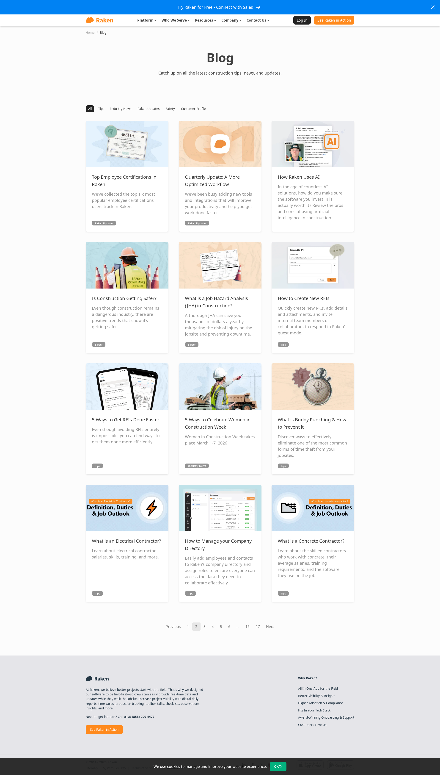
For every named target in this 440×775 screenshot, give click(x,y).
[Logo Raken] (99, 20)
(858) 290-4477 (143, 717)
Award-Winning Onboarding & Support (326, 717)
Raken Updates (149, 109)
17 (258, 626)
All (90, 109)
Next (270, 626)
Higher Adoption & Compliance (320, 703)
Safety (170, 109)
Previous (173, 626)
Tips (101, 109)
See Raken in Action (334, 20)
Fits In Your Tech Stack (314, 710)
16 (247, 626)
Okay (278, 766)
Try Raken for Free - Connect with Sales (215, 7)
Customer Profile (193, 109)
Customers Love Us (312, 725)
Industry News (120, 109)
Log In (302, 20)
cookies (173, 766)
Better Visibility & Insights (316, 696)
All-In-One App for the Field (318, 688)
